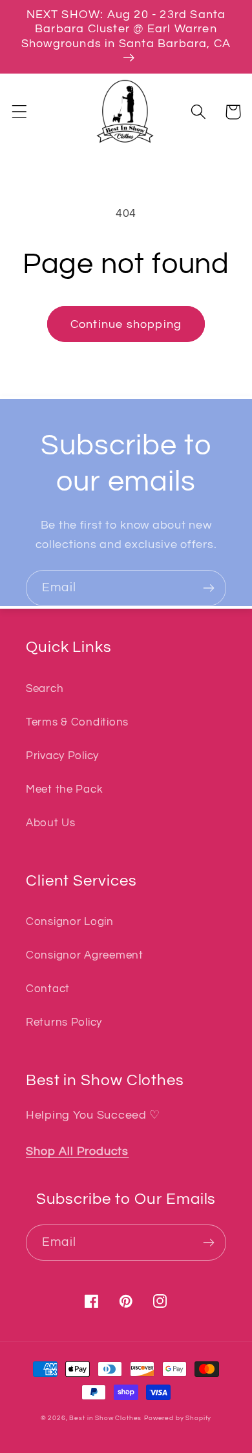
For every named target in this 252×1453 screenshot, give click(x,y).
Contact (48, 989)
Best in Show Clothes (105, 1418)
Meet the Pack (64, 789)
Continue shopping (126, 324)
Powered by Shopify (177, 1418)
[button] (20, 112)
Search (44, 689)
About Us (51, 823)
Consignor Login (70, 922)
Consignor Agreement (84, 955)
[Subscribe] (208, 588)
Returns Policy (64, 1022)
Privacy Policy (62, 756)
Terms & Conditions (77, 722)
